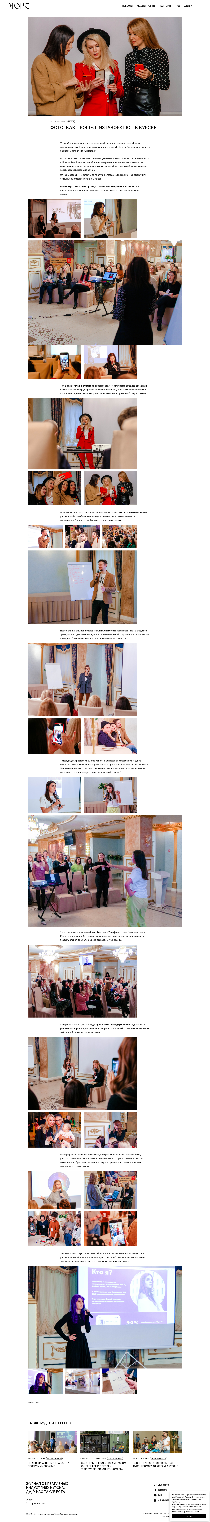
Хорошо (189, 1516)
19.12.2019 (54, 121)
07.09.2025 (33, 1458)
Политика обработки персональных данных (164, 1513)
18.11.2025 (137, 1458)
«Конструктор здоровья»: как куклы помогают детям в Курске (155, 1465)
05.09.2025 (85, 1458)
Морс (63, 121)
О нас (29, 1499)
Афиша (71, 121)
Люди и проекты (54, 1458)
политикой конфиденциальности (185, 1511)
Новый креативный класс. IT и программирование (48, 1465)
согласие (200, 1504)
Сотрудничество (36, 1503)
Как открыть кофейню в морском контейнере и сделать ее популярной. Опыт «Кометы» (103, 1466)
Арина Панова (100, 1458)
